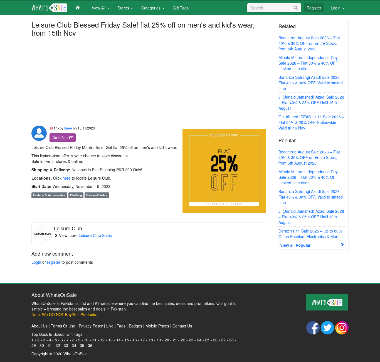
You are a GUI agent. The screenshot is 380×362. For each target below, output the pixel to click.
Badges (135, 326)
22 (183, 340)
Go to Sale (61, 137)
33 (66, 345)
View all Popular (295, 245)
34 (74, 345)
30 (42, 345)
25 (207, 340)
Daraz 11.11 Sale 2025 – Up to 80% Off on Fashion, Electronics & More (310, 233)
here (67, 178)
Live (109, 326)
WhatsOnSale (75, 353)
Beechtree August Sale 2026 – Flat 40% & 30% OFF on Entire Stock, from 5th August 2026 (309, 43)
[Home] (59, 7)
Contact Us (182, 326)
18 (151, 340)
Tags (121, 326)
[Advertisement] (149, 84)
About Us (39, 326)
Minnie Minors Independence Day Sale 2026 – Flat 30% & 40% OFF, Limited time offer (308, 63)
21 (175, 340)
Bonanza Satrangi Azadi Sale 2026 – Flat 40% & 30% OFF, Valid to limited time (310, 82)
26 (215, 340)
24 (199, 340)
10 (86, 340)
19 (159, 340)
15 (126, 340)
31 (50, 345)
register (53, 262)
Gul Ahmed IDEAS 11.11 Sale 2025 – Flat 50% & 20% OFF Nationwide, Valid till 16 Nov (311, 122)
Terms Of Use (63, 326)
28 (231, 340)
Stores (124, 8)
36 (90, 345)
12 (102, 340)
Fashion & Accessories (49, 195)
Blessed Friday (96, 195)
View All (99, 8)
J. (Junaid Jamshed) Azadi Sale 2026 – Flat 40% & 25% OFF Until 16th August (311, 102)
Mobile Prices (157, 326)
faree (68, 128)
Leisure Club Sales (95, 235)
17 (142, 340)
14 (118, 340)
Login (336, 8)
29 (33, 345)
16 (134, 340)
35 (82, 345)
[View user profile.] (39, 133)
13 (110, 340)
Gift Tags (181, 8)
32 (58, 345)
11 (94, 340)
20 (167, 340)
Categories (151, 8)
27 (223, 340)
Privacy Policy (91, 326)
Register (314, 8)
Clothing (76, 195)
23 (191, 340)
